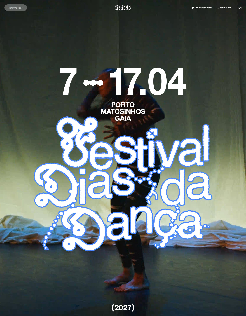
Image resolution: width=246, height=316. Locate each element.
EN (240, 8)
